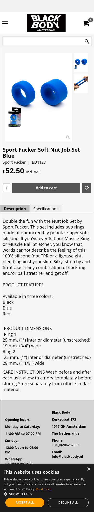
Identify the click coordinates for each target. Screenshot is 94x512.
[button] (47, 494)
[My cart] (85, 23)
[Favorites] (86, 188)
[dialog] (47, 488)
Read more (43, 489)
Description (15, 208)
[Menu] (5, 23)
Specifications (45, 208)
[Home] (46, 23)
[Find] (87, 41)
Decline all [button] (68, 502)
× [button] (88, 469)
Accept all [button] (25, 502)
